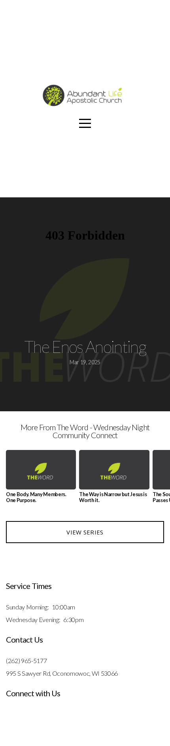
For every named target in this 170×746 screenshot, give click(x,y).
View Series (84, 532)
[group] (41, 480)
